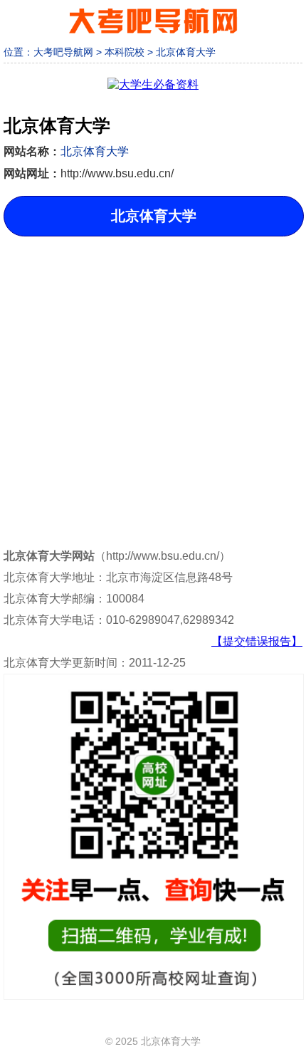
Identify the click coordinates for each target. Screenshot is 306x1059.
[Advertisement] (153, 380)
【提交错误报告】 (256, 641)
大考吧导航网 (63, 52)
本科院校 (124, 52)
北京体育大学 (186, 52)
